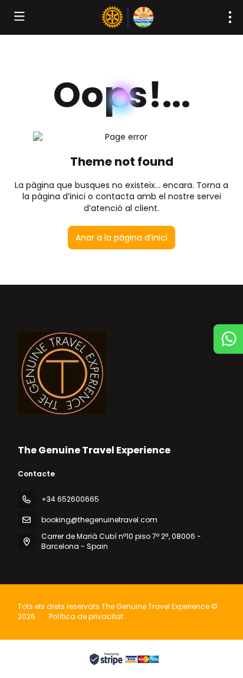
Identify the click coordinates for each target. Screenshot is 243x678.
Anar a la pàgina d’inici (121, 237)
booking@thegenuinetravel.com (99, 520)
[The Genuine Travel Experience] (62, 373)
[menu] (230, 17)
